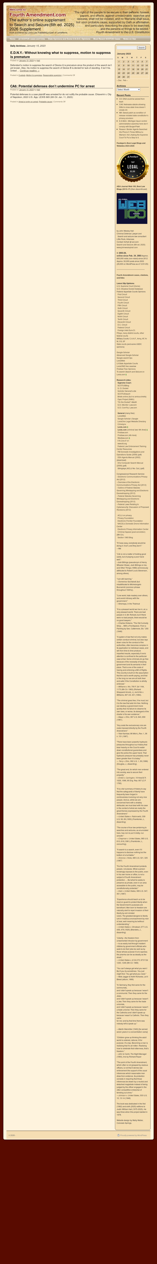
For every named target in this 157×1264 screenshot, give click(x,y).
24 (128, 73)
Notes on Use (129, 38)
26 (138, 73)
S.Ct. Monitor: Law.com (127, 404)
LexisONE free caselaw (126, 366)
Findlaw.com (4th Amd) (127, 435)
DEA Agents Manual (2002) (129, 457)
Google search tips (124, 357)
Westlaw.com (123, 438)
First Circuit (122, 294)
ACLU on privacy (125, 515)
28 (147, 73)
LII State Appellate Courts (127, 363)
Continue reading (29, 70)
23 (124, 73)
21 (147, 69)
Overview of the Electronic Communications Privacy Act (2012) (131, 483)
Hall (38, 60)
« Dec (119, 80)
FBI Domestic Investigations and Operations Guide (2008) (130, 453)
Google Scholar (123, 352)
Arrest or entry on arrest (28, 101)
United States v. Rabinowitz (130, 816)
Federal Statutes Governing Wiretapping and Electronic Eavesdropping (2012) (129, 499)
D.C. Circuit (122, 324)
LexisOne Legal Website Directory (132, 421)
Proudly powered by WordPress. (133, 1135)
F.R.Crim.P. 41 (123, 440)
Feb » (125, 80)
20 (142, 69)
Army (139, 338)
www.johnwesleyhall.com (127, 247)
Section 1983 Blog (125, 537)
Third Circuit (123, 299)
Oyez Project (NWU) (126, 399)
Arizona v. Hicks (125, 857)
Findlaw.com (123, 432)
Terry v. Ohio (124, 761)
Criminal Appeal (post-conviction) (131, 531)
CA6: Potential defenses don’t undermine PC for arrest (52, 86)
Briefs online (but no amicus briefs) (132, 396)
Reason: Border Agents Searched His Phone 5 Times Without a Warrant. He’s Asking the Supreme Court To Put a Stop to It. (133, 133)
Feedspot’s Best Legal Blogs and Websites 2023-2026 (131, 144)
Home (12, 38)
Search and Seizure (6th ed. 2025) (131, 244)
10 (128, 65)
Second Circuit (124, 297)
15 (119, 69)
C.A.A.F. (133, 338)
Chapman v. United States (129, 838)
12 (138, 65)
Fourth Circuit (123, 302)
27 (142, 73)
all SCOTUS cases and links (31, 38)
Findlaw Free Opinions (126, 369)
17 (128, 69)
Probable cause (45, 101)
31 (128, 77)
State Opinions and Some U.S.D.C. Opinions (69, 38)
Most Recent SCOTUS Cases (106, 38)
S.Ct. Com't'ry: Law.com (127, 407)
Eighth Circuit (123, 313)
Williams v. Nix (124, 686)
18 (133, 69)
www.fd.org (122, 443)
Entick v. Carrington (127, 777)
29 (119, 77)
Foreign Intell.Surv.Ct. (126, 330)
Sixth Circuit (123, 308)
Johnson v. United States (129, 1095)
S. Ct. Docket (123, 388)
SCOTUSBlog (123, 385)
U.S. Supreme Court (125, 286)
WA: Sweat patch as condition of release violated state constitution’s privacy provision (133, 115)
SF (124, 341)
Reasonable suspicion (52, 75)
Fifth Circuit (122, 305)
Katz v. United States (127, 891)
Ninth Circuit (123, 316)
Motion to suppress (34, 75)
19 (138, 69)
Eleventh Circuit (124, 322)
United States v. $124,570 (129, 960)
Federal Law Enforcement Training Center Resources (131, 447)
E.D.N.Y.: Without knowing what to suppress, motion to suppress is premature (60, 54)
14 (147, 65)
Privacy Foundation (126, 518)
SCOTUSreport (124, 393)
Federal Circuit (124, 327)
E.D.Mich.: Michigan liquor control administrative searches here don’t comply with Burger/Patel (133, 124)
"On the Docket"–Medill (127, 402)
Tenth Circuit (123, 319)
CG (120, 341)
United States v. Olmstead (129, 926)
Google (135, 418)
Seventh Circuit (124, 311)
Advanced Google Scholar (128, 355)
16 (124, 69)
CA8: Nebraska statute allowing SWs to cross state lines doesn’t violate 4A (132, 107)
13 (142, 65)
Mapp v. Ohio (124, 717)
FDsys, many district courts (128, 333)
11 (133, 65)
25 (133, 73)
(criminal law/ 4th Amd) (132, 429)
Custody (22, 75)
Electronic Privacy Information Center (133, 529)
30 (124, 77)
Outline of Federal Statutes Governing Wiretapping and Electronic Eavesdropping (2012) (132, 490)
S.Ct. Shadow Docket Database (130, 288)
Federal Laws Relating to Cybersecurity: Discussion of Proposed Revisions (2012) (133, 507)
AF (143, 338)
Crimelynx (122, 424)
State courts (121, 344)
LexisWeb (121, 360)
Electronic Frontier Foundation (130, 520)
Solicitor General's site (127, 391)
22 (119, 73)
